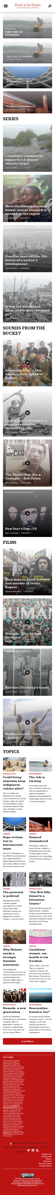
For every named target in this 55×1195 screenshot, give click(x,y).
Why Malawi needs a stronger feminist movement (12, 957)
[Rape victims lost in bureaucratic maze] (27, 77)
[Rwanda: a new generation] (14, 995)
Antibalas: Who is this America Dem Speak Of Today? (24, 374)
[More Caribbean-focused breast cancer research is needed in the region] (27, 198)
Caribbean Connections (18, 127)
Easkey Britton (15, 59)
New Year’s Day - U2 (21, 529)
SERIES (10, 119)
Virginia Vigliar (11, 382)
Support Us (47, 1154)
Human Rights (9, 774)
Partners (47, 1161)
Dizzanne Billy (11, 168)
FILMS (9, 542)
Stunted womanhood (21, 106)
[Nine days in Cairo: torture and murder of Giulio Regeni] (27, 571)
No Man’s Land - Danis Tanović (23, 736)
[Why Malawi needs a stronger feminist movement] (14, 937)
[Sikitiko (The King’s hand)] (27, 672)
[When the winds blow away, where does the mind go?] (27, 298)
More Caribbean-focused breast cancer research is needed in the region (26, 210)
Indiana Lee (14, 84)
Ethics (49, 1159)
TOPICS (11, 751)
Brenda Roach (11, 218)
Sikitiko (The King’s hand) (27, 688)
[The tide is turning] (27, 16)
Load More (27, 1041)
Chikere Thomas (12, 318)
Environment (35, 774)
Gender (6, 834)
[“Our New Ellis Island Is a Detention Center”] (40, 879)
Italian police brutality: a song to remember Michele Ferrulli (26, 424)
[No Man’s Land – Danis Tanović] (27, 722)
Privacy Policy (45, 1164)
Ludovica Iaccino (16, 109)
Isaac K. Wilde (11, 432)
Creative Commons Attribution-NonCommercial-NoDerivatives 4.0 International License (28, 1184)
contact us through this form (11, 1106)
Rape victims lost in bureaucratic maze (20, 80)
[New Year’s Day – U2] (27, 513)
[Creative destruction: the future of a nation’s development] (27, 248)
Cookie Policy (45, 1166)
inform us (7, 1133)
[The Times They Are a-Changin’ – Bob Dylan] (27, 463)
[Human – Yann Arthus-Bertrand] (27, 622)
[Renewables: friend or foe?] (40, 995)
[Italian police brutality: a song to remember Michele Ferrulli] (27, 413)
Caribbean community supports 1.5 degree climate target (24, 160)
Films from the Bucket (18, 551)
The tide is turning (13, 33)
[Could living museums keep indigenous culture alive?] (14, 764)
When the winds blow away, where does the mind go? (27, 310)
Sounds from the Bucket (19, 342)
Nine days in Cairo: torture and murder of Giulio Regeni (27, 583)
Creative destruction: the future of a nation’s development (26, 260)
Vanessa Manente (12, 591)
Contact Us (47, 1157)
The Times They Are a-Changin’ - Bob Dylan (23, 476)
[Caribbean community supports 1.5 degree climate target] (27, 148)
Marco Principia (11, 483)
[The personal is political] (14, 879)
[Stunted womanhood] (27, 102)
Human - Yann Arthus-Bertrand (24, 635)
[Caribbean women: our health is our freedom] (40, 937)
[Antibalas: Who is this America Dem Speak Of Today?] (27, 362)
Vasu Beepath (11, 268)
